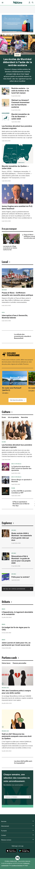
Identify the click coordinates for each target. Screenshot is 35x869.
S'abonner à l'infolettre (11, 797)
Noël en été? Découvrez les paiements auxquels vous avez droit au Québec (17, 736)
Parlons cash (9, 657)
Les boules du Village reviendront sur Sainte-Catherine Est (10, 248)
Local (5, 261)
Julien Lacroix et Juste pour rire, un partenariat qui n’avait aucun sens (16, 643)
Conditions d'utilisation (17, 865)
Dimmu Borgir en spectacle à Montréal (21, 480)
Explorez (7, 522)
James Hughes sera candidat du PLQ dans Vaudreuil (17, 207)
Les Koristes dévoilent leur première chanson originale (17, 127)
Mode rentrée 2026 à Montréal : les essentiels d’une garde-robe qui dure (21, 536)
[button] (2, 2)
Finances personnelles (19, 663)
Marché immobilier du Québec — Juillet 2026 (15, 167)
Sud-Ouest (4, 289)
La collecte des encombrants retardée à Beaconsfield (22, 336)
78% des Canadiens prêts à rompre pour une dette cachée (16, 691)
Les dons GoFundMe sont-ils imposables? (23, 762)
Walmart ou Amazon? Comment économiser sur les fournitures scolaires (20, 103)
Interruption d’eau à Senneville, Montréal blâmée (15, 316)
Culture (6, 411)
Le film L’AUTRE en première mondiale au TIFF (21, 492)
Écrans (4, 417)
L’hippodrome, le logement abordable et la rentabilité (17, 613)
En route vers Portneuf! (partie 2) (11, 388)
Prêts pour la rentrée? (20, 577)
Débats (6, 601)
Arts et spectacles (13, 417)
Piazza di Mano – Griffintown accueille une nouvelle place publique (17, 293)
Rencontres (24, 417)
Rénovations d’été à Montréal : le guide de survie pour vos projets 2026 (20, 559)
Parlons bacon (6, 663)
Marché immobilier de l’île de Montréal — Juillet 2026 (20, 116)
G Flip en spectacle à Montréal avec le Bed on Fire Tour (21, 504)
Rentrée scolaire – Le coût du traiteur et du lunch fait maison (20, 90)
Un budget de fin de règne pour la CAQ (16, 628)
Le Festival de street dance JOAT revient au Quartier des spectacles (21, 468)
